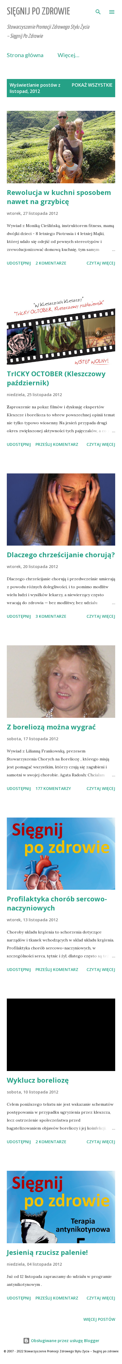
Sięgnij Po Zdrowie (38, 11)
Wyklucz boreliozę (38, 1080)
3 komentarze (50, 616)
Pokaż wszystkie (92, 85)
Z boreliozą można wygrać (51, 726)
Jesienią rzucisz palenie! (47, 1252)
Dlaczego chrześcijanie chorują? (61, 554)
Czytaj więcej (101, 263)
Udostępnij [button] (19, 263)
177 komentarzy (53, 788)
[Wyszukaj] (98, 10)
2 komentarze (50, 263)
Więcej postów (99, 1319)
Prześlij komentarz (56, 444)
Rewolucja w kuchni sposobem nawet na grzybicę (59, 197)
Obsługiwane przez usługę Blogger (64, 1340)
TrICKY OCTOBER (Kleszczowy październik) (56, 378)
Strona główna (25, 54)
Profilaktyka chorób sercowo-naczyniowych (57, 903)
